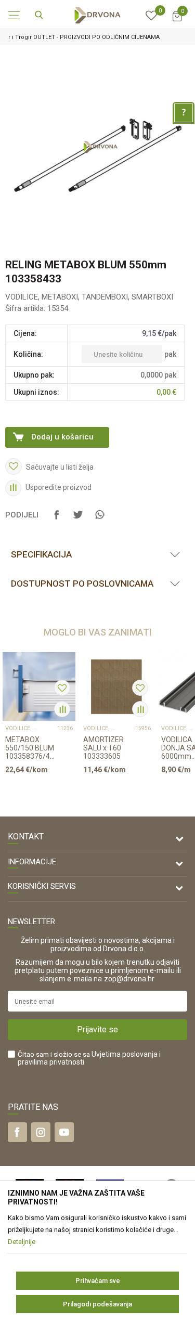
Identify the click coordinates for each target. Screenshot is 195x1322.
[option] (97, 37)
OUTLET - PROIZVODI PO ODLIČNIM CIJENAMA (96, 37)
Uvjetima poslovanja (125, 1054)
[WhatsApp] (99, 519)
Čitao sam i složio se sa (89, 1058)
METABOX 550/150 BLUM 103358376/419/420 (31, 747)
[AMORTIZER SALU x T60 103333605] (117, 686)
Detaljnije (35, 789)
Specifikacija (41, 554)
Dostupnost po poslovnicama (82, 583)
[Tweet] (78, 519)
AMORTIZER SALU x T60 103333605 (103, 747)
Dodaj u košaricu (62, 437)
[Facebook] (56, 519)
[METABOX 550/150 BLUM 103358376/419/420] (39, 686)
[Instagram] (40, 1132)
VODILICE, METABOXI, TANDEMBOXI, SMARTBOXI (89, 297)
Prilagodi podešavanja (97, 1304)
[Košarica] (176, 21)
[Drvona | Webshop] (98, 14)
